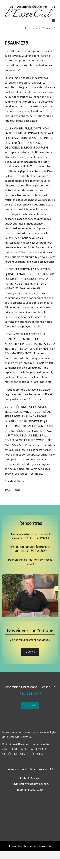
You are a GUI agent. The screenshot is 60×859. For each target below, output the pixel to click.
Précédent (34, 28)
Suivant (48, 28)
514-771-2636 (30, 694)
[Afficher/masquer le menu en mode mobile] (53, 20)
